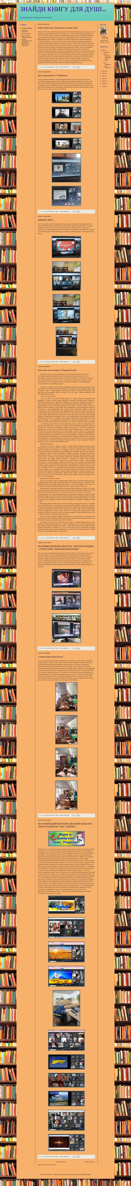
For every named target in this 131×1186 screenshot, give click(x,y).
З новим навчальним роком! (50, 656)
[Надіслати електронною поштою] (72, 67)
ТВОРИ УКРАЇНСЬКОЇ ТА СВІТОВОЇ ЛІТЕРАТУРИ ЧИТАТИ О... (27, 42)
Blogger (88, 1174)
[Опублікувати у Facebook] (77, 67)
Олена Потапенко (105, 37)
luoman (76, 1174)
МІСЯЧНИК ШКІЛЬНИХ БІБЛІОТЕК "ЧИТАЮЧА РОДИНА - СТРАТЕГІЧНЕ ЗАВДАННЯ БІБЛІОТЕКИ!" (66, 547)
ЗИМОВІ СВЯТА (45, 219)
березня (106, 52)
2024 (103, 71)
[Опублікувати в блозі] (74, 67)
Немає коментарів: (64, 67)
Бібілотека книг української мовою (27, 36)
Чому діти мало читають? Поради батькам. (57, 370)
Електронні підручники (25, 31)
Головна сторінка (61, 1161)
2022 (103, 76)
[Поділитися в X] (76, 67)
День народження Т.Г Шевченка (52, 75)
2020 (103, 81)
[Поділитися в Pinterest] (79, 67)
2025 (103, 50)
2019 (103, 83)
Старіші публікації (89, 1161)
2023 (103, 73)
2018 (103, 86)
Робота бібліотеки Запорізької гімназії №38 (57, 27)
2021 (103, 78)
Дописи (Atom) (51, 1164)
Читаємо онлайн (26, 33)
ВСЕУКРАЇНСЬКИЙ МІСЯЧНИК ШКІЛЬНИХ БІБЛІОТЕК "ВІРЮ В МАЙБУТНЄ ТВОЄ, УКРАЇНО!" (65, 825)
